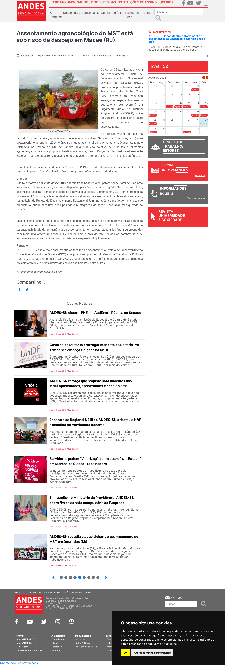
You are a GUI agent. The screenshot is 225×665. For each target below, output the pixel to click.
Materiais (111, 650)
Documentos (83, 635)
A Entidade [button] (56, 15)
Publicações (22, 647)
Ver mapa (86, 605)
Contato (148, 12)
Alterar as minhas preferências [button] (152, 652)
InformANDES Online (27, 643)
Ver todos (200, 175)
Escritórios (57, 647)
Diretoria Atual (59, 639)
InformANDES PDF (25, 639)
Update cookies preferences (19, 663)
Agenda (106, 12)
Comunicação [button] (90, 12)
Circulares (80, 639)
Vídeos (110, 643)
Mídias (110, 635)
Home (20, 635)
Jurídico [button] (118, 12)
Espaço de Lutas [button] (132, 15)
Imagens (111, 647)
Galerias (111, 639)
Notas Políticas (82, 643)
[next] (207, 77)
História (55, 643)
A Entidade (58, 635)
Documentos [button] (71, 12)
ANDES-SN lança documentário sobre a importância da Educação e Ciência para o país (176, 38)
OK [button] (125, 652)
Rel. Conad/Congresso (86, 647)
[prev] (203, 77)
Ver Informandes (196, 198)
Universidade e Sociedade (29, 650)
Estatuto (56, 650)
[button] (203, 56)
